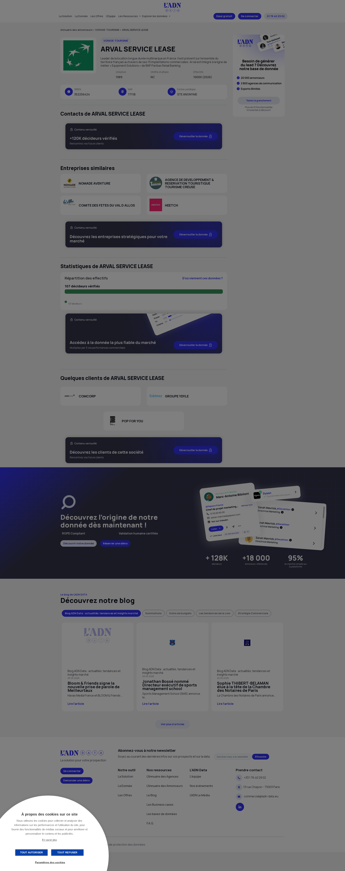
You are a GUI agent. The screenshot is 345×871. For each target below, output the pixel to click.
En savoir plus (49, 840)
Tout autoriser (31, 852)
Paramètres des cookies (50, 862)
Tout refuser (67, 852)
